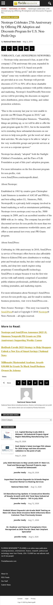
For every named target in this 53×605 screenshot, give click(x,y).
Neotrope (43, 311)
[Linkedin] (26, 48)
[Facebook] (3, 48)
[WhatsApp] (20, 48)
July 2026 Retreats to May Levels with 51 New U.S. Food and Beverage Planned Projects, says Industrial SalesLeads (26, 465)
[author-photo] (26, 394)
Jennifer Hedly (20, 472)
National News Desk (12, 41)
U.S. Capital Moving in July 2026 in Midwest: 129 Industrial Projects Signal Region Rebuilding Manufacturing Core (31, 434)
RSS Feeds (5, 577)
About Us (4, 574)
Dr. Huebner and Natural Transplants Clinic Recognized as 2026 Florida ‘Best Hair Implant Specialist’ (26, 529)
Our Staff (4, 581)
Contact (20, 598)
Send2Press (6, 311)
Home (3, 9)
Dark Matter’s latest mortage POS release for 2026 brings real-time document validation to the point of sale (33, 448)
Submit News (6, 585)
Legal (26, 598)
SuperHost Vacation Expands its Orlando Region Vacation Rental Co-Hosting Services (26, 480)
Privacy (33, 598)
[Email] (32, 48)
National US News (17, 9)
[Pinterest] (15, 48)
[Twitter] (9, 48)
